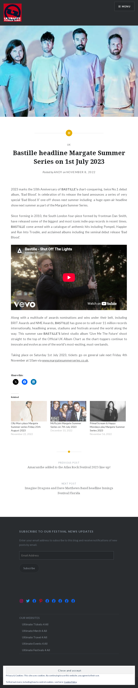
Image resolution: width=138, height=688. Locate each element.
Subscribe (29, 568)
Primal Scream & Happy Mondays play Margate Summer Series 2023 (107, 427)
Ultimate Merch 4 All (34, 630)
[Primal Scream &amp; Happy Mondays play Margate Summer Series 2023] (108, 411)
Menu (126, 6)
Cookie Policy (70, 682)
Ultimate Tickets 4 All (35, 624)
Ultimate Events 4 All (34, 643)
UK (69, 144)
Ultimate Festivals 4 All (36, 650)
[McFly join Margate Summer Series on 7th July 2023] (68, 411)
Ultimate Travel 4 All (34, 637)
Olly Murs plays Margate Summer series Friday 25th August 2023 (26, 427)
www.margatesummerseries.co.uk (65, 360)
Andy (58, 172)
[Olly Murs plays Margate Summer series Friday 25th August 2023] (29, 411)
